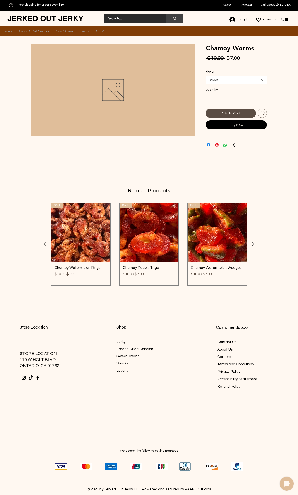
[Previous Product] (44, 244)
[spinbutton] (216, 98)
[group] (149, 244)
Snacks (122, 363)
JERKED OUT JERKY (45, 18)
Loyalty (122, 371)
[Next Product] (253, 244)
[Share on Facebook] (208, 144)
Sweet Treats (128, 356)
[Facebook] (37, 377)
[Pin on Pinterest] (216, 144)
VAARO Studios (198, 489)
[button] (285, 19)
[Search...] (174, 18)
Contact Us (226, 342)
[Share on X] (233, 144)
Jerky (120, 342)
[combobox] (236, 80)
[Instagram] (23, 377)
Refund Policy (228, 386)
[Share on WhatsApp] (225, 144)
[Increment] (222, 98)
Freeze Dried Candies (134, 349)
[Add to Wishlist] (262, 113)
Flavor (211, 71)
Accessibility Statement (237, 379)
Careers (224, 357)
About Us (225, 349)
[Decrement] (209, 98)
